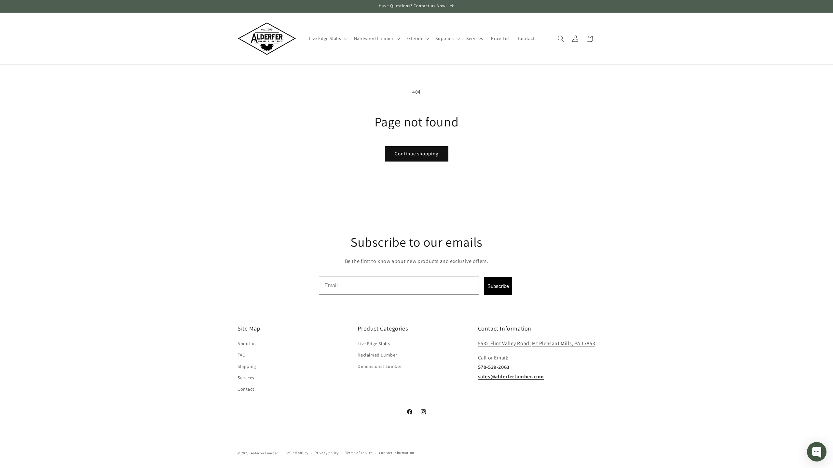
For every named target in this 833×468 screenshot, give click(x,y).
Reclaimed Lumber (377, 355)
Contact (246, 389)
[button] (327, 38)
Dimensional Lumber (380, 366)
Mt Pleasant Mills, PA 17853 (563, 343)
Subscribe (498, 286)
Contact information (396, 452)
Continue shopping (417, 153)
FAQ (242, 355)
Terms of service (359, 452)
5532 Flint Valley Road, (504, 343)
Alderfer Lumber (264, 453)
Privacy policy (327, 452)
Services (246, 378)
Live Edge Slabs (374, 343)
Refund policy (296, 452)
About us (247, 343)
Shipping (247, 366)
